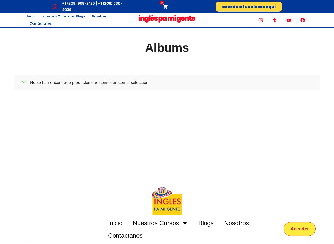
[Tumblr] (275, 20)
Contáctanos (40, 23)
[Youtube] (289, 20)
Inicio (31, 16)
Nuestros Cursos (55, 16)
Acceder (299, 228)
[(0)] (166, 6)
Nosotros (99, 16)
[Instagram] (261, 20)
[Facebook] (302, 20)
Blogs (80, 16)
